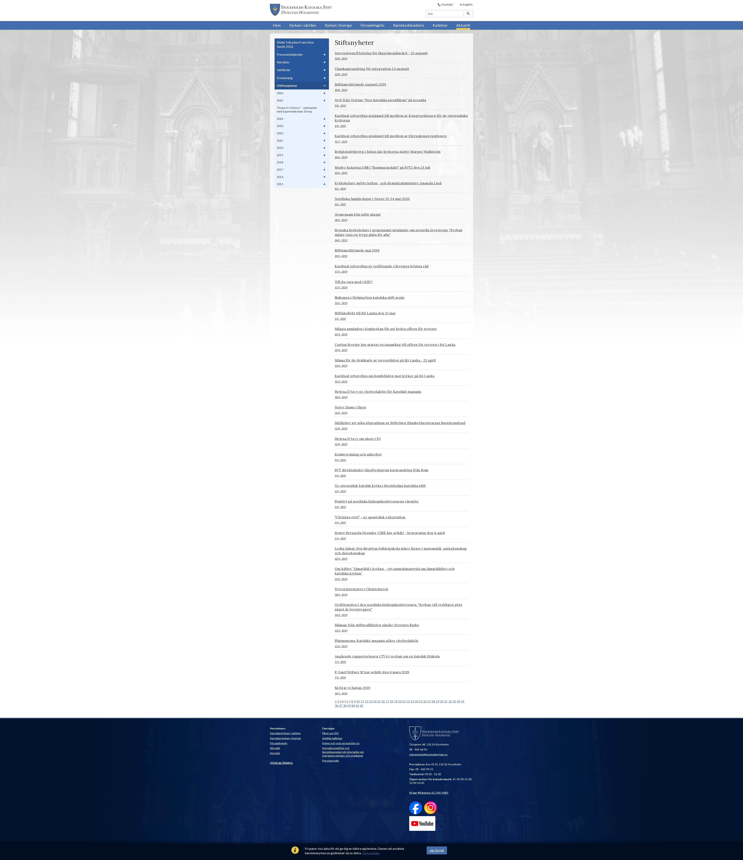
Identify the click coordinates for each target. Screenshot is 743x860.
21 (404, 701)
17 (387, 701)
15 (379, 701)
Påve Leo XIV (330, 733)
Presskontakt (330, 760)
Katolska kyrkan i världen (285, 733)
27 (429, 701)
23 (412, 701)
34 (458, 701)
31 (446, 701)
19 (395, 701)
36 (336, 705)
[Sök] (468, 13)
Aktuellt (275, 748)
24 (416, 701)
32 (450, 701)
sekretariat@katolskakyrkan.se (428, 754)
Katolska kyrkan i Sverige (285, 738)
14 (375, 701)
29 (437, 701)
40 (353, 705)
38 (345, 705)
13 (370, 701)
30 (441, 701)
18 (391, 701)
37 (340, 705)
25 (420, 701)
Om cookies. (371, 853)
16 (383, 701)
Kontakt (275, 753)
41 (357, 705)
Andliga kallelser (332, 738)
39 (349, 705)
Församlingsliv (278, 743)
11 (362, 701)
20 (399, 701)
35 (462, 701)
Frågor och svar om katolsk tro (341, 743)
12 (366, 701)
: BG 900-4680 (428, 792)
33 (454, 701)
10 (358, 701)
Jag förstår (436, 850)
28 (433, 701)
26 (425, 701)
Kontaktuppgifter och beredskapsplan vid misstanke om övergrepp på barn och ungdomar (343, 751)
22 (408, 701)
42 (361, 705)
